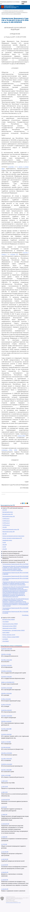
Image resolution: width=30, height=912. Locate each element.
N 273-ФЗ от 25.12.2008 (6, 687)
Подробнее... (25, 615)
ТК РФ (4, 542)
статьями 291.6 (7, 450)
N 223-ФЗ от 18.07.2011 (6, 734)
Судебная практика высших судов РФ (12, 551)
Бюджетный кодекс (7, 512)
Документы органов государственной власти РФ (15, 560)
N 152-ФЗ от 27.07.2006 (6, 753)
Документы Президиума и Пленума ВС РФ (13, 562)
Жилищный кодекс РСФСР (9, 626)
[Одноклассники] (26, 502)
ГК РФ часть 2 (6, 520)
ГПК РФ (4, 527)
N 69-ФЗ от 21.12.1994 (6, 654)
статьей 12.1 (14, 254)
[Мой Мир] (27, 502)
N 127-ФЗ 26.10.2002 (5, 747)
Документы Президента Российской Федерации (15, 555)
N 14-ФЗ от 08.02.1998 (6, 728)
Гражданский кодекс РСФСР (10, 623)
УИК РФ (4, 544)
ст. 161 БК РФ (4, 836)
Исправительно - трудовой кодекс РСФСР (13, 630)
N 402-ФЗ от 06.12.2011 (6, 710)
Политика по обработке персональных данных (13, 902)
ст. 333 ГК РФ (4, 781)
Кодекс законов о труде (8, 634)
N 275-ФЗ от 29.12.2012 (6, 676)
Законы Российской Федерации (10, 553)
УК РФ (4, 546)
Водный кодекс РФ (7, 514)
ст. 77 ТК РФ (4, 844)
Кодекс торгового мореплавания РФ (12, 538)
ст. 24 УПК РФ (4, 864)
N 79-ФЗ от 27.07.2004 (6, 671)
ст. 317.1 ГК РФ (4, 786)
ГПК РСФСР (5, 621)
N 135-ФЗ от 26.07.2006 (6, 715)
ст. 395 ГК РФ (4, 792)
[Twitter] (24, 502)
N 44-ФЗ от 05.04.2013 (6, 758)
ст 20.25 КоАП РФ (5, 799)
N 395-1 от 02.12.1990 (6, 775)
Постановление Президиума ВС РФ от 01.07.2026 (15, 564)
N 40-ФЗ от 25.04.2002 (6, 659)
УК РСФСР (5, 639)
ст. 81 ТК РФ (4, 807)
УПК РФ (4, 549)
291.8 (15, 450)
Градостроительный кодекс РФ (10, 529)
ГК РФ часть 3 (6, 523)
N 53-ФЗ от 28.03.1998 (6, 769)
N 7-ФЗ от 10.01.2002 (6, 699)
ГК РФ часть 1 (5, 518)
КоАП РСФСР (5, 632)
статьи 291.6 (21, 435)
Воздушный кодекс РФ (8, 516)
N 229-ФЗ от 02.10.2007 (6, 764)
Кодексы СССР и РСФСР (8, 617)
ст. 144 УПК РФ (4, 851)
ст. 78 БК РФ (4, 814)
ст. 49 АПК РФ (4, 879)
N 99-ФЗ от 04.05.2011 (6, 721)
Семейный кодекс (7, 540)
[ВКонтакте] (22, 502)
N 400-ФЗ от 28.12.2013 (6, 648)
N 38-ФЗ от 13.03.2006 (6, 693)
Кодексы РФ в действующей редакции (12, 508)
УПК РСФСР (5, 641)
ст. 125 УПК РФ (4, 859)
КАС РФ (4, 533)
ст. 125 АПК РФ (4, 889)
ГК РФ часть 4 (6, 525)
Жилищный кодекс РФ (8, 531)
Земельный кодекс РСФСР (9, 628)
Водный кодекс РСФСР (8, 619)
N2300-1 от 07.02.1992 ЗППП (7, 682)
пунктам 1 (11, 167)
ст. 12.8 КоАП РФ (5, 823)
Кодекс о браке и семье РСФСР (10, 636)
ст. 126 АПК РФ (4, 872)
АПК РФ (4, 509)
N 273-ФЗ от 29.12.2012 (6, 665)
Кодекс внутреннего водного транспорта (13, 536)
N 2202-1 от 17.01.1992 (6, 741)
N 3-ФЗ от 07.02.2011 (6, 704)
